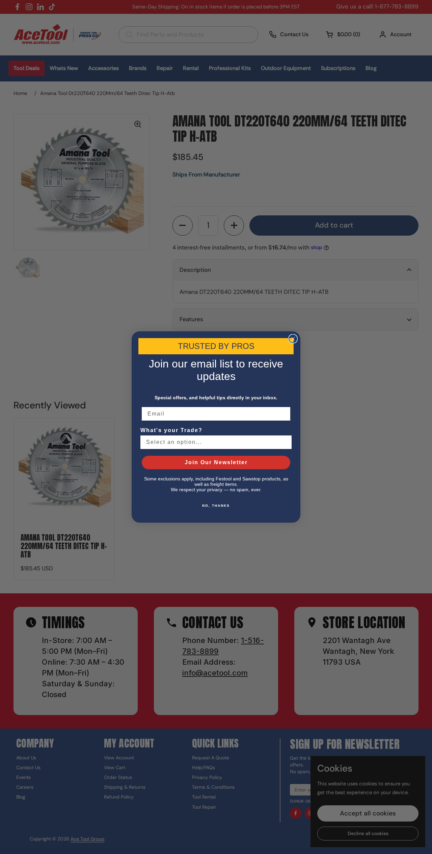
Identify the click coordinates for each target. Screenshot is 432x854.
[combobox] (214, 442)
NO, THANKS (216, 505)
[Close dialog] (293, 339)
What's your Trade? (171, 430)
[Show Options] (285, 442)
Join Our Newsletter (216, 462)
